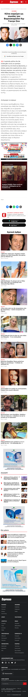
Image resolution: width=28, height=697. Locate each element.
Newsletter (3, 648)
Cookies (24, 691)
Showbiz (17, 604)
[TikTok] (15, 663)
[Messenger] (17, 45)
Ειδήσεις (3, 604)
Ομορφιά (3, 623)
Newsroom (17, 23)
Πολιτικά (3, 640)
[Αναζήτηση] (26, 2)
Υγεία (2, 625)
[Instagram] (6, 663)
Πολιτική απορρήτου (19, 652)
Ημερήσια (17, 623)
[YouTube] (12, 663)
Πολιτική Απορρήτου (16, 691)
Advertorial (3, 646)
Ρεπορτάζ (3, 607)
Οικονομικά (4, 638)
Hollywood (17, 609)
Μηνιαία (17, 627)
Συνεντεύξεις (17, 638)
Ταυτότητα (17, 646)
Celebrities (17, 607)
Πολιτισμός (18, 617)
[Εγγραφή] (24, 683)
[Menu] (2, 2)
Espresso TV (18, 633)
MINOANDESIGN (16, 694)
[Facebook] (7, 45)
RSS (2, 650)
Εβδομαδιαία (18, 625)
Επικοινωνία (17, 648)
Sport (3, 617)
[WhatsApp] (14, 45)
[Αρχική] (6, 599)
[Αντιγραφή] (20, 45)
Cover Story (4, 613)
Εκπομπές (17, 636)
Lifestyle (4, 621)
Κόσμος (3, 611)
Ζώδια (16, 621)
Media (16, 611)
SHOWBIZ (14, 11)
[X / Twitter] (10, 45)
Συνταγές (3, 627)
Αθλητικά (3, 636)
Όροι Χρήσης (18, 650)
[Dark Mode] (22, 2)
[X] (9, 663)
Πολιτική (3, 609)
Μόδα (2, 630)
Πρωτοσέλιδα (5, 633)
